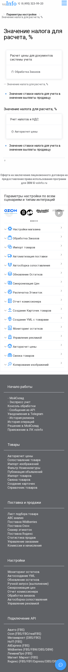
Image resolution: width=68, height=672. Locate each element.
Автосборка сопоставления (27, 599)
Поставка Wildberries (22, 522)
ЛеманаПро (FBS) (20, 653)
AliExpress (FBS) (18, 645)
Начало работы (20, 387)
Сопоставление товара (24, 460)
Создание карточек (21, 483)
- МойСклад (16, 398)
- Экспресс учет (19, 402)
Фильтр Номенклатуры (24, 468)
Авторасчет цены (20, 456)
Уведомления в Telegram (25, 414)
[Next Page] (59, 213)
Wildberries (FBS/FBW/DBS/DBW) (30, 649)
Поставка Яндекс (20, 533)
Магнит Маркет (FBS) (23, 657)
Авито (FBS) (16, 630)
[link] (21, 14)
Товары (14, 445)
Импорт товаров (20, 476)
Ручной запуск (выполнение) (28, 584)
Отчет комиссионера (23, 591)
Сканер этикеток (20, 530)
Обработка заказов (21, 595)
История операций (21, 422)
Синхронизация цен (21, 587)
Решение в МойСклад (23, 426)
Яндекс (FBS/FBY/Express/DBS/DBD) (33, 661)
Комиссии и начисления (25, 545)
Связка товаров (19, 480)
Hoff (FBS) (15, 641)
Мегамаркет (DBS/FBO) (24, 637)
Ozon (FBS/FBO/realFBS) (24, 634)
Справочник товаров (22, 487)
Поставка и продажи (24, 502)
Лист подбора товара (23, 514)
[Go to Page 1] (32, 221)
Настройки (16, 560)
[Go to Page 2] (36, 221)
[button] (34, 227)
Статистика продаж (22, 537)
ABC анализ (15, 518)
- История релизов (21, 418)
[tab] (34, 227)
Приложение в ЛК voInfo (25, 430)
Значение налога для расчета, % (27, 84)
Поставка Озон (18, 526)
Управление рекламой (23, 603)
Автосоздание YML (21, 576)
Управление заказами (23, 541)
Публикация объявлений (25, 472)
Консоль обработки (22, 406)
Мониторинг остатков (23, 572)
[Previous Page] (9, 213)
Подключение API (22, 618)
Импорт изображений (23, 464)
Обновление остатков (23, 580)
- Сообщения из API (21, 410)
